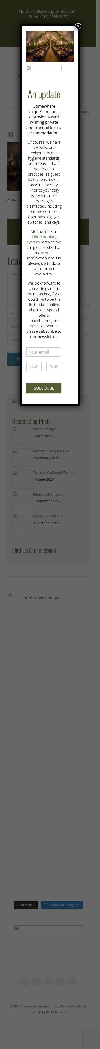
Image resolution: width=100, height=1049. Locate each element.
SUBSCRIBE (44, 388)
